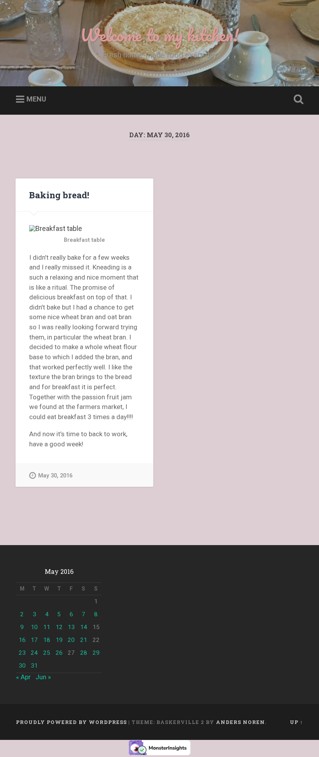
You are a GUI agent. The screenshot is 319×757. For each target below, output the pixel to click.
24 (34, 652)
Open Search (297, 99)
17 (34, 639)
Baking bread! (59, 195)
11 (46, 627)
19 (59, 639)
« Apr (23, 677)
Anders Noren (240, 722)
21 (83, 639)
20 (71, 639)
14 (83, 627)
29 (96, 652)
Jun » (43, 677)
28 (83, 652)
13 (71, 627)
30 (22, 665)
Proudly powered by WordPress (71, 722)
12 (59, 627)
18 (46, 639)
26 (59, 652)
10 (34, 627)
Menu (36, 99)
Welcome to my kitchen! (159, 35)
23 (22, 652)
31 (34, 665)
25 (46, 652)
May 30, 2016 (55, 475)
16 (22, 639)
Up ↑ (296, 722)
